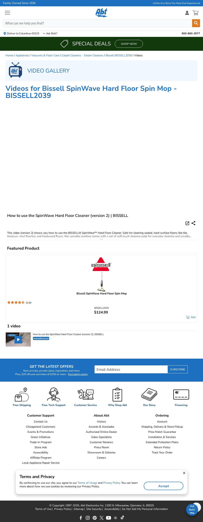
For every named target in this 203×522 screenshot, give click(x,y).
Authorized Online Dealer (101, 432)
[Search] (196, 23)
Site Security (94, 509)
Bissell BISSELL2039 (119, 55)
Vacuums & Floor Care (45, 55)
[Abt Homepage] (101, 13)
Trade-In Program (41, 442)
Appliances (22, 55)
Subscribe (177, 369)
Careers (101, 458)
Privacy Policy (62, 509)
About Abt (101, 415)
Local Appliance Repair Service (40, 463)
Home (9, 55)
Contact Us (41, 421)
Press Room (101, 447)
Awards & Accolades (101, 427)
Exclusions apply (78, 374)
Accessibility (40, 452)
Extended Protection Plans (162, 442)
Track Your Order (162, 452)
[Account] (187, 12)
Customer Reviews (101, 442)
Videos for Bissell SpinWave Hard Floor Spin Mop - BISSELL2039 (91, 92)
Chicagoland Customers (40, 427)
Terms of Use (43, 509)
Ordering (162, 415)
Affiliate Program (40, 458)
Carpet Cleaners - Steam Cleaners (82, 55)
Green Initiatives (41, 437)
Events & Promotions (41, 432)
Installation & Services (162, 437)
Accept (163, 486)
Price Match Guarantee (162, 432)
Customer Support (40, 415)
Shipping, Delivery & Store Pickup (162, 427)
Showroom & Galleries (101, 452)
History (101, 421)
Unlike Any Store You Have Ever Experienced (176, 3)
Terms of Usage (87, 483)
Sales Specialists (101, 437)
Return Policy (162, 447)
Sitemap (79, 509)
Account (162, 421)
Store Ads (40, 447)
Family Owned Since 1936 (19, 3)
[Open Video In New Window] (188, 223)
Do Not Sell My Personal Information (145, 509)
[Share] (193, 223)
